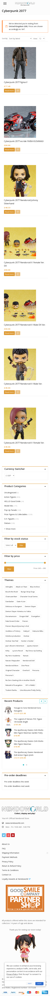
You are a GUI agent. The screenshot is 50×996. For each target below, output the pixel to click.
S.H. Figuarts (9, 519)
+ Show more (10, 529)
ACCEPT (39, 983)
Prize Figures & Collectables (15, 514)
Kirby (7, 651)
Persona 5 (9, 675)
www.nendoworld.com (15, 823)
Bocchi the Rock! (12, 592)
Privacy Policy (7, 861)
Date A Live (21, 601)
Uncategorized (10, 492)
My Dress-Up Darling (34, 651)
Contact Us (6, 874)
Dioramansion (11, 616)
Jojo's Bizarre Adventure (15, 646)
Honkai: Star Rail (12, 641)
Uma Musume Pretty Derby (30, 690)
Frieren (25, 621)
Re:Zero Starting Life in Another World (20, 680)
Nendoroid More (12, 665)
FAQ (4, 848)
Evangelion (35, 616)
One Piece (25, 665)
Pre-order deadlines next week (16, 786)
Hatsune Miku (37, 631)
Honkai (26, 636)
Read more (9, 90)
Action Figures (10, 497)
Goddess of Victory (13, 631)
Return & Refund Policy (11, 866)
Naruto (25, 655)
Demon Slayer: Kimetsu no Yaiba (18, 611)
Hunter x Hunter (27, 641)
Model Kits (8, 506)
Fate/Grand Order (12, 621)
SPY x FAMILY (30, 685)
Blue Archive (35, 587)
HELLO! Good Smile (12, 501)
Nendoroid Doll (28, 660)
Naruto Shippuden (13, 660)
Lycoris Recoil (17, 651)
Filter (21, 545)
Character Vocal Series (29, 596)
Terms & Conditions (10, 870)
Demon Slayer (30, 606)
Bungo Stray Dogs (28, 592)
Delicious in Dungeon (14, 606)
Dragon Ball (23, 616)
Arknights (9, 587)
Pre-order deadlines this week (16, 781)
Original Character (13, 670)
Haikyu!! (26, 631)
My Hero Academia (13, 655)
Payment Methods (9, 857)
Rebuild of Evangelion (14, 685)
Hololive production (13, 636)
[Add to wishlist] (17, 90)
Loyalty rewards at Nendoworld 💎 (16, 879)
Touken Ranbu (11, 690)
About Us (6, 844)
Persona (35, 670)
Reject (30, 983)
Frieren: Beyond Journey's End (17, 626)
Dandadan (10, 601)
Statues (7, 523)
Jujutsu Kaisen (32, 646)
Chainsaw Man (11, 596)
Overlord (26, 670)
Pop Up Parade (10, 510)
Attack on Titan (21, 587)
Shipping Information (10, 853)
